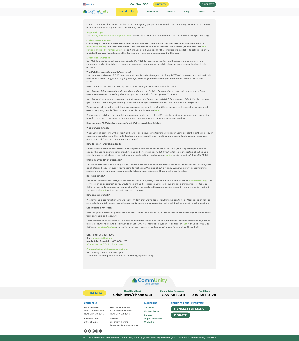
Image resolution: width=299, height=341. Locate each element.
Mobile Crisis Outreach (98, 57)
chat (103, 190)
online (169, 155)
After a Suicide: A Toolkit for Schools (104, 244)
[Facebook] (85, 331)
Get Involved (151, 11)
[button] (214, 12)
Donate (201, 11)
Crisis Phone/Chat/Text (98, 40)
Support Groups (94, 32)
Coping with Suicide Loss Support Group (111, 35)
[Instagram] (96, 331)
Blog (186, 11)
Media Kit (149, 322)
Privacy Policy (198, 337)
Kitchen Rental (151, 311)
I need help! (127, 11)
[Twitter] (89, 331)
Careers (148, 315)
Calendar (149, 307)
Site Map (211, 337)
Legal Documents (153, 318)
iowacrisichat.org (198, 180)
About (169, 11)
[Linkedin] (93, 331)
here (156, 110)
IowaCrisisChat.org (96, 46)
